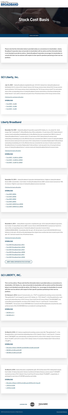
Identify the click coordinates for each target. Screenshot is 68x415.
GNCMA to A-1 (10, 312)
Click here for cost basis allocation (14, 97)
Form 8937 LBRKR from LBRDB (14, 204)
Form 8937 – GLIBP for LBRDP (14, 162)
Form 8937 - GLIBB (11, 106)
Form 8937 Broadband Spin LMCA (15, 244)
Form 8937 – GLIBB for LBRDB (14, 160)
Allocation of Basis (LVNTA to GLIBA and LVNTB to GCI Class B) (23, 383)
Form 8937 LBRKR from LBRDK (14, 206)
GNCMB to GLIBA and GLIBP (14, 352)
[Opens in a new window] (32, 404)
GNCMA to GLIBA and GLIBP (14, 350)
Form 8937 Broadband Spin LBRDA (15, 247)
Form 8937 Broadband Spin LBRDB (15, 252)
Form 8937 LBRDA (11, 194)
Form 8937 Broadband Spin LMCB (15, 249)
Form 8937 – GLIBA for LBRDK (14, 157)
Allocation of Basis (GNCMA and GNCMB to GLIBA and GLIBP (22, 347)
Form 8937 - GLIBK (11, 109)
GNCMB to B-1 (10, 315)
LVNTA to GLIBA (10, 385)
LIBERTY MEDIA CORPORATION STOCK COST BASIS (18, 261)
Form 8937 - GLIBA (11, 104)
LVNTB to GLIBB (10, 388)
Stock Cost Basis (34, 35)
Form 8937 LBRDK (11, 199)
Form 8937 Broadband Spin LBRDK (15, 257)
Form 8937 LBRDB (11, 196)
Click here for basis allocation (13, 150)
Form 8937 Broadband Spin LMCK (15, 254)
